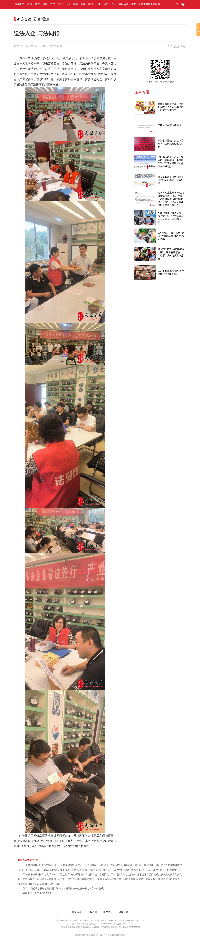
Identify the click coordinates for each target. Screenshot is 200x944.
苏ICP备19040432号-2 (76, 924)
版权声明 (92, 912)
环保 (83, 4)
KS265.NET (128, 924)
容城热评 (123, 4)
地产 (37, 4)
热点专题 (142, 92)
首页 (133, 4)
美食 (60, 4)
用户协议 (108, 912)
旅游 (67, 4)
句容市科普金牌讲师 (149, 4)
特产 (106, 4)
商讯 (90, 4)
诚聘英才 (123, 912)
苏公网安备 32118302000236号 (99, 924)
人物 (98, 4)
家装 (75, 4)
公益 (113, 4)
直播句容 (19, 4)
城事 (45, 4)
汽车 (52, 4)
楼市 (29, 4)
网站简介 (76, 912)
